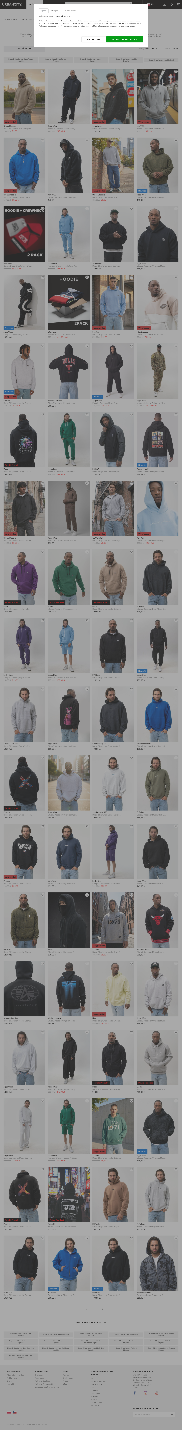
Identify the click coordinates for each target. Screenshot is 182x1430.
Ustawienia (93, 39)
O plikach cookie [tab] (69, 11)
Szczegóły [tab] (54, 11)
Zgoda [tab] (43, 11)
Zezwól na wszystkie (125, 39)
